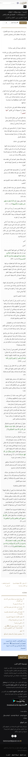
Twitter (12, 736)
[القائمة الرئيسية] (24, 6)
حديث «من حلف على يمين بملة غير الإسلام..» (13, 608)
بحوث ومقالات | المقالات (14, 12)
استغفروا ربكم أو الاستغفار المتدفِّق (13, 634)
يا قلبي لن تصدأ (18, 623)
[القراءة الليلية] (17, 3)
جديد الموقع (23, 755)
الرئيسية (25, 12)
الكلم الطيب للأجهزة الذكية (16, 691)
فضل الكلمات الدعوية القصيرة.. (14, 617)
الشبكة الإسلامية (15, 715)
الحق (21, 631)
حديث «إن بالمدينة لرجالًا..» (15, 620)
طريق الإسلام (23, 715)
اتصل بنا (8, 755)
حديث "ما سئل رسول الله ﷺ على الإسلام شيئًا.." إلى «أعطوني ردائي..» (12, 627)
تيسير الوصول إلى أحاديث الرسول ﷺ (16, 642)
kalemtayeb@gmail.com (11, 741)
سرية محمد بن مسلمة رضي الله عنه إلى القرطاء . (13, 600)
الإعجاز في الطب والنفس (9, 14)
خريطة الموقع (15, 755)
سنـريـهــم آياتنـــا (21, 14)
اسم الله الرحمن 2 (17, 604)
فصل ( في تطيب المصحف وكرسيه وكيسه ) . (13, 613)
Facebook (15, 736)
